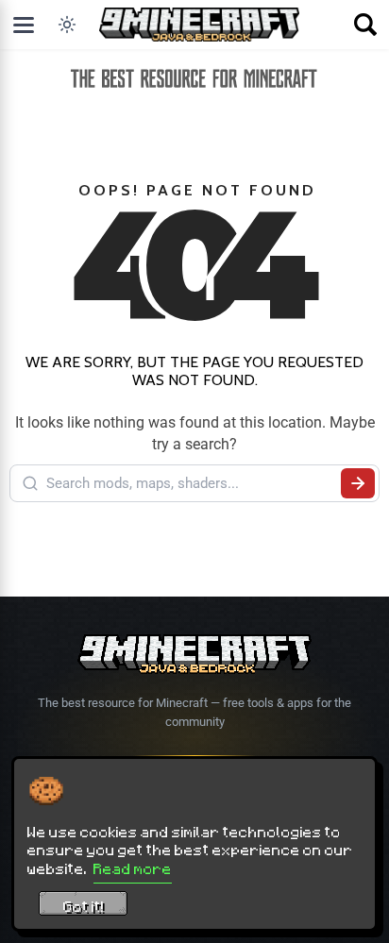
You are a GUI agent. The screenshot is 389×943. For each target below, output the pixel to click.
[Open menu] (23, 24)
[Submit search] (358, 483)
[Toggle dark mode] (67, 24)
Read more (132, 868)
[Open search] (365, 24)
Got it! (83, 906)
